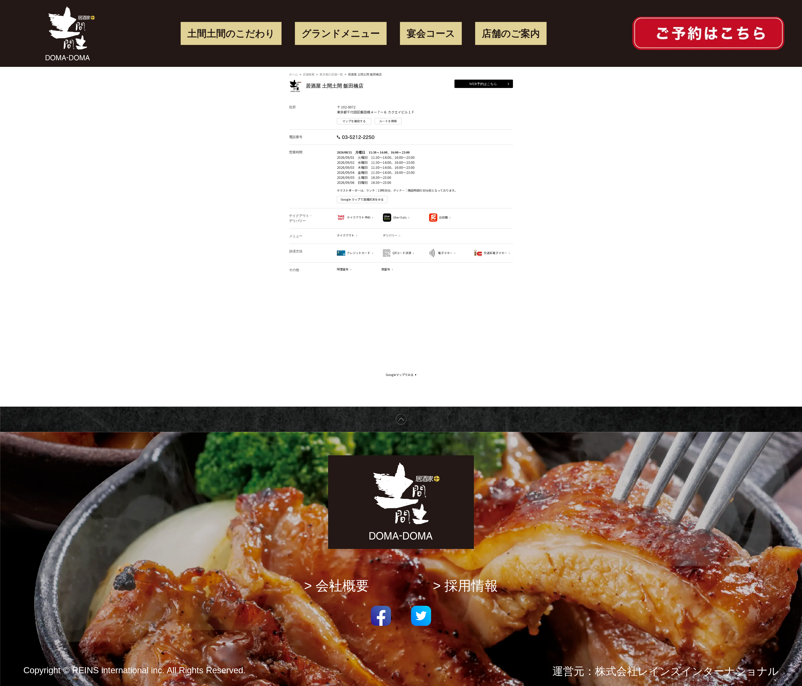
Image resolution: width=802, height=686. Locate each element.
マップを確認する (354, 121)
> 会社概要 (336, 585)
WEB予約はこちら (483, 84)
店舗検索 (309, 74)
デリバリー (390, 235)
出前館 (443, 217)
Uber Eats (400, 217)
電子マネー (445, 253)
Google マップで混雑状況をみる (362, 199)
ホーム (293, 74)
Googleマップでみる (400, 375)
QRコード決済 (401, 253)
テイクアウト (345, 235)
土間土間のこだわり (231, 33)
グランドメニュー (341, 33)
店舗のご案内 (511, 33)
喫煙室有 (343, 269)
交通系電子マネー (495, 253)
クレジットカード (358, 253)
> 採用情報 (465, 585)
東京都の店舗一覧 (331, 74)
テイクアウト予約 (358, 217)
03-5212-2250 (358, 137)
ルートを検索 (388, 121)
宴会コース (431, 33)
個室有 (385, 269)
